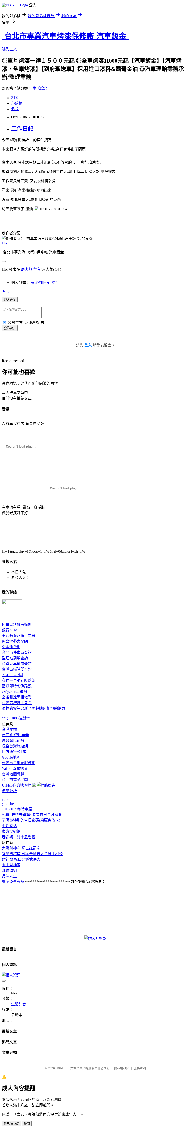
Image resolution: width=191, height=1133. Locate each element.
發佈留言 (10, 328)
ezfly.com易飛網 (14, 692)
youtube (8, 804)
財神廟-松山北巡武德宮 (21, 859)
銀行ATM (9, 630)
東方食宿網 (11, 831)
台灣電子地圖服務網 (18, 763)
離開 (27, 1124)
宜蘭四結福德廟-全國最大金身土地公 (32, 854)
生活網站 (9, 826)
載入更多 (10, 299)
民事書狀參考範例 (17, 624)
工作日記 (22, 129)
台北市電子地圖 (15, 780)
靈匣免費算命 (13, 882)
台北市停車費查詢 (17, 652)
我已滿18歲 (11, 1124)
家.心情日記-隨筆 (45, 282)
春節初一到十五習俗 (18, 837)
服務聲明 (140, 1068)
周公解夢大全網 (15, 641)
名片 (15, 109)
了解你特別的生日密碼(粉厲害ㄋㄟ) (31, 820)
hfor (5, 243)
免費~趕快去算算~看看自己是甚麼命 (32, 815)
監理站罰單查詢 (15, 658)
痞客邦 (26, 269)
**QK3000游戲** (16, 718)
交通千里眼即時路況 (18, 680)
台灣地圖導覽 (13, 774)
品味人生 (9, 876)
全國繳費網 (11, 647)
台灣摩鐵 (9, 729)
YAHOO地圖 (12, 675)
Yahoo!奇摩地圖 (14, 768)
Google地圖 (11, 757)
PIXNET (60, 1068)
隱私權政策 (121, 1068)
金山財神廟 (11, 865)
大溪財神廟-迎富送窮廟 (21, 848)
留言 (37, 269)
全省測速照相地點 (17, 697)
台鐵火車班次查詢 (17, 664)
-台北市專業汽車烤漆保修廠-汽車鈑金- (65, 36)
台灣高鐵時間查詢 (17, 669)
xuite (5, 799)
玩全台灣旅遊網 (15, 746)
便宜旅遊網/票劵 (15, 735)
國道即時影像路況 (17, 686)
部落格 (16, 103)
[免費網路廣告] (46, 785)
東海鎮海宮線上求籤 (18, 636)
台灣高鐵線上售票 (17, 703)
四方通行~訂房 (14, 752)
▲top (6, 291)
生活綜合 (40, 88)
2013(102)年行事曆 (17, 809)
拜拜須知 (9, 871)
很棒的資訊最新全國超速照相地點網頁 (33, 708)
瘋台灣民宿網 (13, 741)
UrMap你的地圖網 (16, 785)
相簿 (15, 98)
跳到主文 (9, 49)
